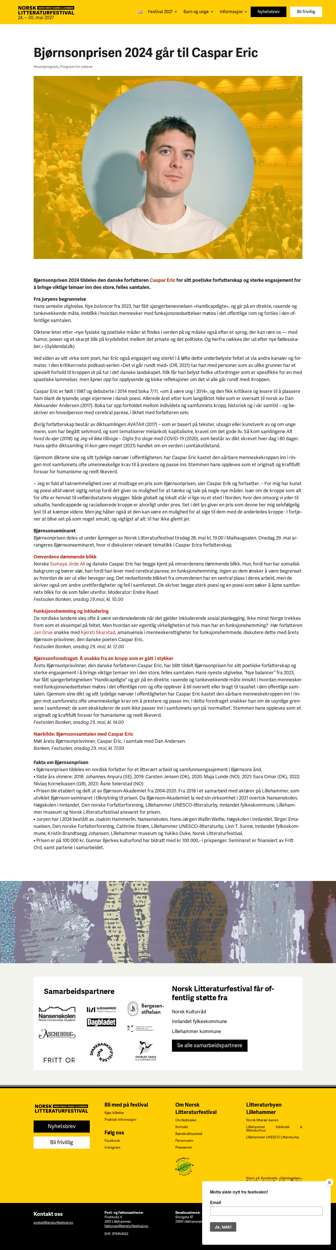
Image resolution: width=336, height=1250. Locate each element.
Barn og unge (196, 11)
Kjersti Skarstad (98, 632)
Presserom (183, 1147)
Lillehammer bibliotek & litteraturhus (274, 1129)
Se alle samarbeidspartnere (209, 1045)
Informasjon (231, 11)
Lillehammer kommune (196, 1031)
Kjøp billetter (114, 1113)
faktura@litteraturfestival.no (126, 1226)
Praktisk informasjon (120, 1120)
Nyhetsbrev (269, 11)
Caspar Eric (162, 280)
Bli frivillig (306, 11)
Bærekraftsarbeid (188, 1134)
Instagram (112, 1147)
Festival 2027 (160, 11)
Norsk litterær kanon (262, 1120)
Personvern (184, 1141)
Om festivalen (186, 1120)
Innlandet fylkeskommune (199, 1021)
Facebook (112, 1141)
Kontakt (181, 1127)
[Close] (329, 1182)
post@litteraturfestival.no (53, 1223)
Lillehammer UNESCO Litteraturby (272, 1137)
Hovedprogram (46, 67)
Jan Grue (43, 632)
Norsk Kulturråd (189, 1012)
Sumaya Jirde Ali (67, 564)
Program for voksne (76, 67)
